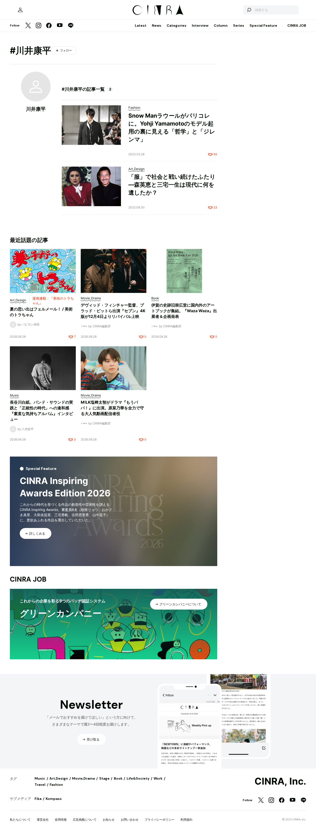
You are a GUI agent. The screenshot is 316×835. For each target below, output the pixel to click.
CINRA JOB (296, 25)
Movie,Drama (83, 778)
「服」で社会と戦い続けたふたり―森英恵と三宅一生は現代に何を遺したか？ (172, 184)
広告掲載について (85, 819)
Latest (140, 25)
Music (40, 778)
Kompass (54, 798)
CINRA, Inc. (280, 781)
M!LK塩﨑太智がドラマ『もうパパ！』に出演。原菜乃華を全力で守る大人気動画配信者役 (112, 408)
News (156, 25)
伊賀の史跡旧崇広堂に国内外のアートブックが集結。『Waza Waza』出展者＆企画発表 (184, 311)
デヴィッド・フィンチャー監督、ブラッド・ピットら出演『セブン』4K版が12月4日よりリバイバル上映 (113, 311)
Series (238, 25)
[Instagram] (38, 26)
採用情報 (61, 819)
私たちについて (20, 819)
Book (118, 778)
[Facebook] (49, 26)
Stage (104, 778)
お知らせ (109, 819)
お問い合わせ (129, 819)
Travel (40, 784)
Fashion (56, 784)
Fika (38, 798)
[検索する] (249, 9)
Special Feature (263, 25)
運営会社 (43, 819)
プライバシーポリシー (159, 819)
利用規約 (186, 819)
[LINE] (70, 26)
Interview (200, 25)
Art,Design (58, 778)
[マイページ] (20, 10)
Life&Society (138, 778)
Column (221, 25)
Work (158, 778)
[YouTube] (60, 25)
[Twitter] (28, 26)
